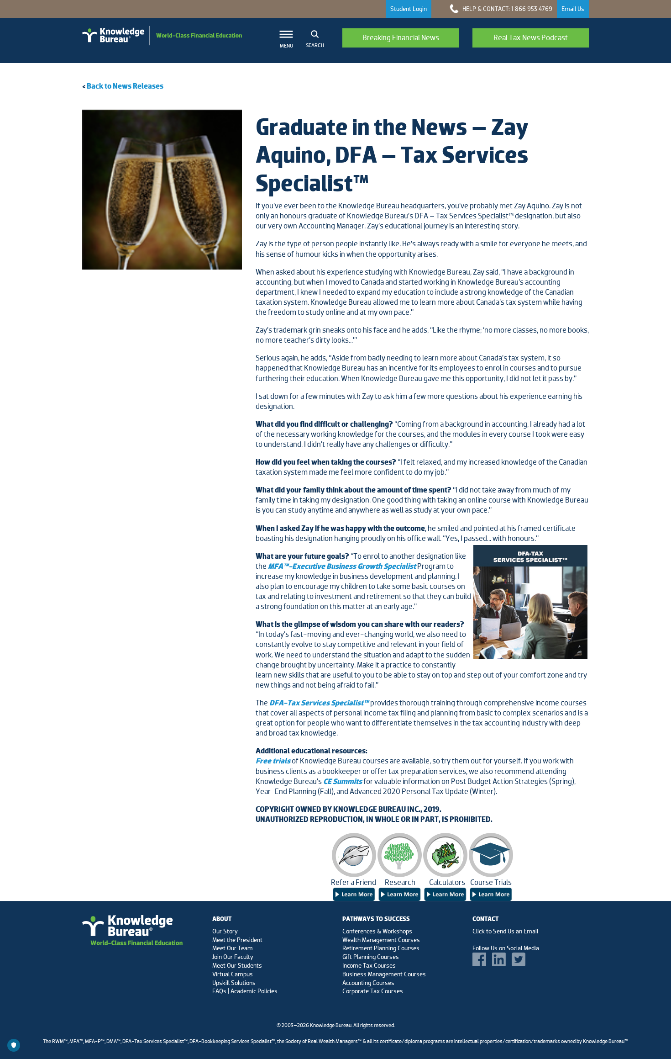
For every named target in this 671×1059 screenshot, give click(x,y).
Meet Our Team (232, 948)
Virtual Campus (232, 974)
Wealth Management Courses (381, 939)
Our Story (225, 931)
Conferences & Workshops (377, 931)
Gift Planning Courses (370, 956)
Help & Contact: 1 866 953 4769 (506, 8)
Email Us (572, 8)
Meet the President (237, 939)
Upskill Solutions (234, 982)
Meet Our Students (237, 965)
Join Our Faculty (232, 956)
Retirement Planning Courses (380, 948)
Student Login (408, 8)
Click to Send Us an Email (505, 931)
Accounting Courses (368, 982)
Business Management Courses (384, 974)
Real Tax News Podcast (530, 37)
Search (315, 45)
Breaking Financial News (400, 37)
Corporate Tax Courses (372, 991)
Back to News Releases (125, 86)
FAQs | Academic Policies (245, 991)
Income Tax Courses (369, 965)
